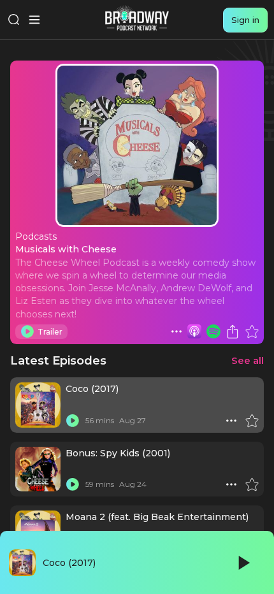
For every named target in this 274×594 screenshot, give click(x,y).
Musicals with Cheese (66, 249)
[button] (176, 331)
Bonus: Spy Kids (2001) (118, 453)
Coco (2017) (92, 389)
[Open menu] (34, 20)
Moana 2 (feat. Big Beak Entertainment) (157, 517)
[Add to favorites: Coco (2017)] (252, 421)
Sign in (245, 20)
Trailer (50, 332)
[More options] (176, 331)
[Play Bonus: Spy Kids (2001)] (73, 484)
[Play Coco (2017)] (73, 421)
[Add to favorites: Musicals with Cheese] (252, 331)
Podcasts (36, 236)
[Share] (233, 331)
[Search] (14, 20)
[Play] (243, 563)
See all (247, 360)
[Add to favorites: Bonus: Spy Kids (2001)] (252, 484)
